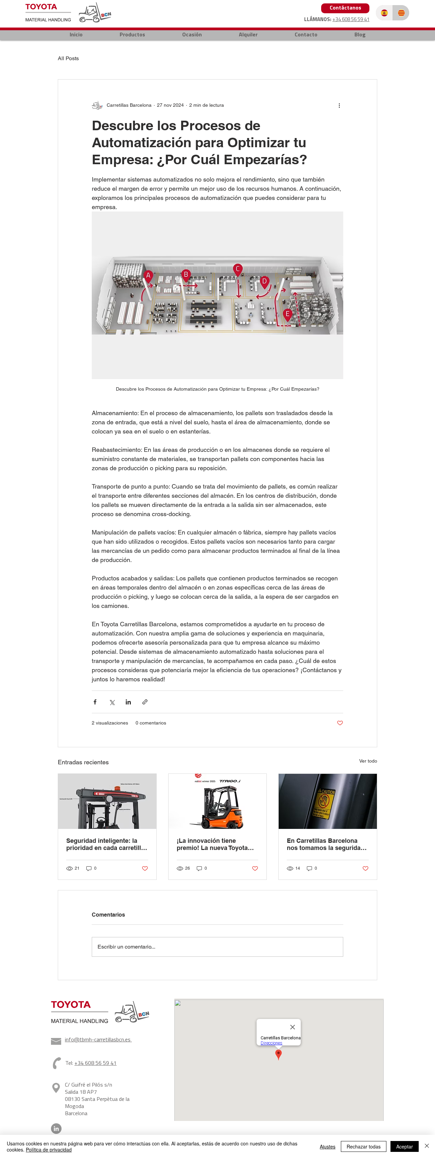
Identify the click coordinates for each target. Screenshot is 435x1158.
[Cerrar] (427, 1146)
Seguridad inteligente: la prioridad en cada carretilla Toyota (105, 844)
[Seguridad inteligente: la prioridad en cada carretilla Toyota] (107, 801)
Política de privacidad (49, 1149)
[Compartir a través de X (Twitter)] (111, 702)
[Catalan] (401, 12)
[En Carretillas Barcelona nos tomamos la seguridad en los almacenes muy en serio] (328, 801)
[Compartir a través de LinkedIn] (128, 702)
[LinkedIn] (56, 1128)
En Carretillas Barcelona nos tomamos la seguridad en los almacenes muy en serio (325, 844)
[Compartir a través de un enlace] (145, 702)
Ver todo (368, 761)
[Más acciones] (339, 105)
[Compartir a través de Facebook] (95, 702)
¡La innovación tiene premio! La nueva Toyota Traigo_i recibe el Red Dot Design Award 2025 (214, 844)
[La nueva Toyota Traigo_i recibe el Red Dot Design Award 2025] (218, 801)
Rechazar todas (364, 1146)
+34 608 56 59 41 (350, 19)
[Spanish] (384, 12)
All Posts (68, 58)
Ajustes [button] (327, 1146)
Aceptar (404, 1146)
